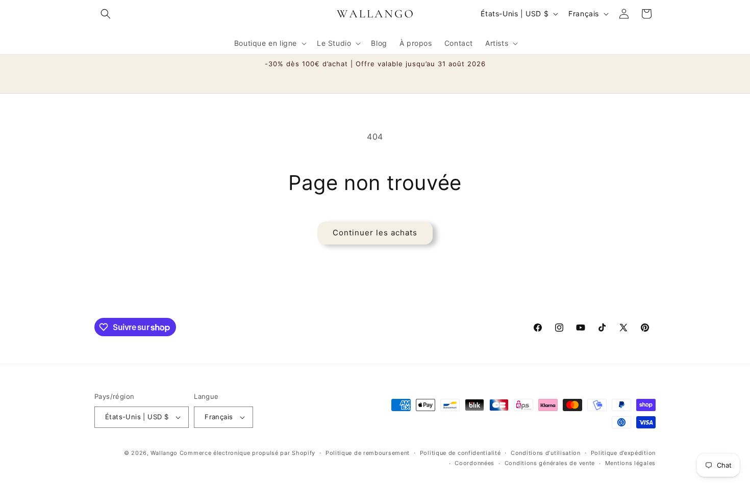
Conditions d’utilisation (546, 452)
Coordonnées (474, 463)
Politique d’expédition (623, 452)
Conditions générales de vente (550, 463)
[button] (105, 14)
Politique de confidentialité (460, 452)
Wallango (165, 452)
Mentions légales (630, 463)
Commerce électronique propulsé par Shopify (247, 452)
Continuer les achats (375, 232)
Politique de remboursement (368, 452)
